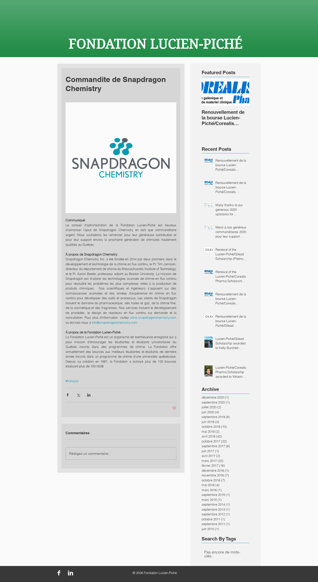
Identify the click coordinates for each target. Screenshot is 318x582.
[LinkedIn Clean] (70, 573)
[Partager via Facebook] (68, 395)
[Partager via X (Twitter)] (78, 395)
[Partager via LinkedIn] (89, 395)
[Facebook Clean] (58, 573)
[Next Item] (242, 92)
